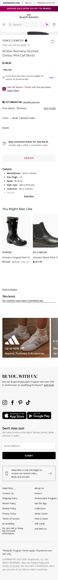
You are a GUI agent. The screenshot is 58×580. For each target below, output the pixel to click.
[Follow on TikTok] (28, 404)
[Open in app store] (14, 418)
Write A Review (9, 289)
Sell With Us (41, 528)
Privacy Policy (9, 513)
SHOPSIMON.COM (11, 3)
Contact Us (8, 493)
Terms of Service (10, 518)
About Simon (41, 513)
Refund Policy (9, 508)
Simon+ (38, 493)
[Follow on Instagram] (5, 404)
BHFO (23, 45)
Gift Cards (40, 523)
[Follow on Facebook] (12, 404)
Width (5, 128)
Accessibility (8, 523)
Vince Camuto (13, 40)
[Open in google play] (39, 418)
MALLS (28, 3)
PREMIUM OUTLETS (46, 3)
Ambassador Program (46, 498)
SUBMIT (29, 455)
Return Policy (9, 503)
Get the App (41, 503)
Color (18, 118)
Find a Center (41, 518)
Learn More (13, 90)
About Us (39, 488)
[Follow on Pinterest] (20, 404)
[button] (29, 102)
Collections (40, 508)
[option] (16, 244)
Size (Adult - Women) (29, 108)
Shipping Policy (9, 498)
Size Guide (50, 108)
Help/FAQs (7, 488)
